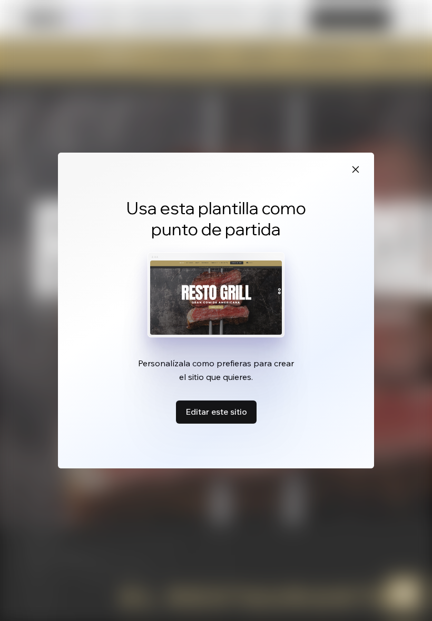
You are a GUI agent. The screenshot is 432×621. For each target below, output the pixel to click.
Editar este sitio (216, 411)
